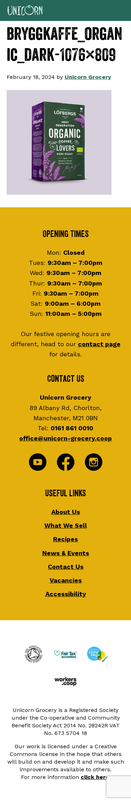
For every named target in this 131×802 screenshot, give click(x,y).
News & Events (65, 553)
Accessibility (65, 593)
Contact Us (65, 566)
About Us (65, 511)
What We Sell (65, 525)
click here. (95, 777)
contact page (99, 344)
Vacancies (66, 580)
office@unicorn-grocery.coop (65, 438)
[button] (65, 10)
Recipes (65, 539)
